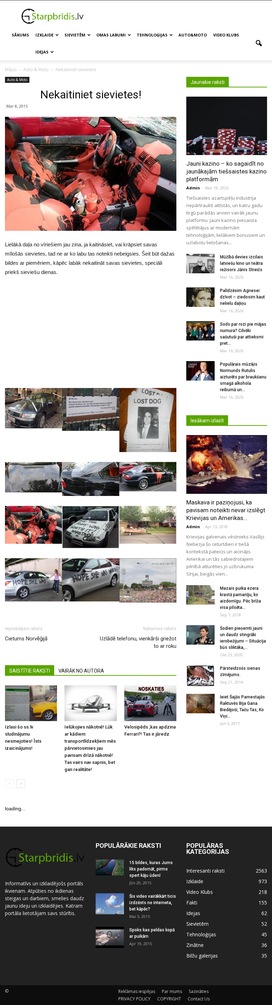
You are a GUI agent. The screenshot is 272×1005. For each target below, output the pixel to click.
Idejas (42, 52)
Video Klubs (226, 35)
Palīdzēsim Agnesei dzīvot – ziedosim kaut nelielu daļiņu (242, 297)
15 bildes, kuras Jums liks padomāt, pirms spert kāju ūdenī (151, 869)
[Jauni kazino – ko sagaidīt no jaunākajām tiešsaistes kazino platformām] (226, 126)
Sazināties (199, 991)
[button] (258, 43)
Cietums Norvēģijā (26, 638)
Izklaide (44, 35)
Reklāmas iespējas (136, 991)
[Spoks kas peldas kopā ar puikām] (110, 937)
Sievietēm (74, 35)
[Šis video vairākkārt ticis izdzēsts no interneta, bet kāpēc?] (110, 903)
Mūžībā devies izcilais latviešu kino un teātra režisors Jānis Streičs (241, 263)
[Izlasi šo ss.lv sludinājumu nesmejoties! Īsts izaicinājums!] (31, 703)
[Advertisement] (184, 16)
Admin (193, 187)
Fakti (191, 902)
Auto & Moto (17, 79)
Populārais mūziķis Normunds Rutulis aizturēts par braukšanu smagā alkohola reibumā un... (243, 377)
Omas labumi (111, 35)
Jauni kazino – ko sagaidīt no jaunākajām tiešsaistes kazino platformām (226, 171)
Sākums (20, 35)
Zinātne (195, 945)
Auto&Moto (192, 35)
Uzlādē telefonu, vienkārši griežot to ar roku (138, 642)
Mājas (11, 70)
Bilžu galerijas (202, 955)
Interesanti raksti (205, 870)
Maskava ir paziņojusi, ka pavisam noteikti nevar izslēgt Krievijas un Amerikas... (225, 510)
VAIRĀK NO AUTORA (81, 671)
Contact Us (199, 999)
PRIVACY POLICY (134, 999)
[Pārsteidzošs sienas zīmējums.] (200, 675)
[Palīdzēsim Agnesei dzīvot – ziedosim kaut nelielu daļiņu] (200, 297)
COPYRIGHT (169, 999)
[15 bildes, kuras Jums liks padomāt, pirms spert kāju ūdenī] (110, 867)
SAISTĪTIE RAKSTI (29, 671)
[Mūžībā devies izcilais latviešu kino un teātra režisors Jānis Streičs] (200, 263)
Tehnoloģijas (152, 35)
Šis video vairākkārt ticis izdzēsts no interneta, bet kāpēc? (152, 903)
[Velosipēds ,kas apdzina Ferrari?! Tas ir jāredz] (150, 703)
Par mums (172, 991)
